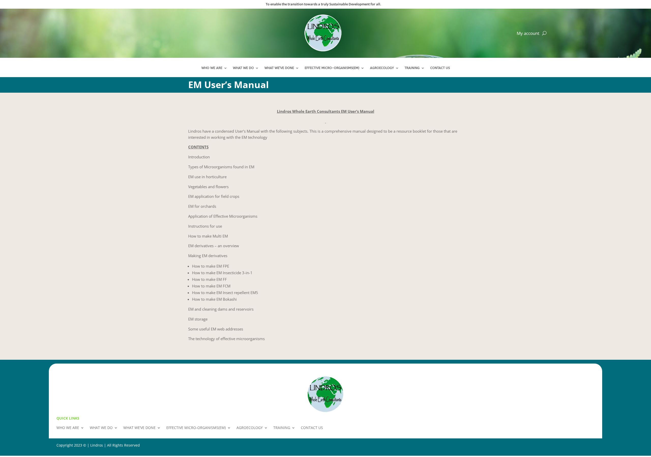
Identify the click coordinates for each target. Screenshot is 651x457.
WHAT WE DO (243, 68)
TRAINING (412, 68)
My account (528, 34)
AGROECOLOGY (382, 68)
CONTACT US (440, 68)
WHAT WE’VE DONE (279, 68)
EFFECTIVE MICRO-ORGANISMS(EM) (332, 68)
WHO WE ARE (211, 68)
